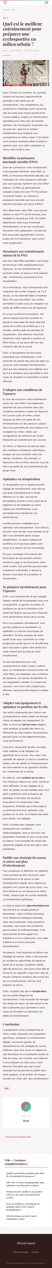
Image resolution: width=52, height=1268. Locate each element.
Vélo (13, 10)
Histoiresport (26, 1243)
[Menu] (46, 2)
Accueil (6, 10)
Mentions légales (20, 1252)
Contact (35, 1252)
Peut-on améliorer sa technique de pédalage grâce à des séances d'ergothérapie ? (23, 1206)
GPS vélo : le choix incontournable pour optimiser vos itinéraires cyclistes (25, 1184)
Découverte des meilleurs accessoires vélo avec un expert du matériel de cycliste (24, 1194)
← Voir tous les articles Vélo (17, 1137)
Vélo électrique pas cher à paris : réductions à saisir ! (22, 1217)
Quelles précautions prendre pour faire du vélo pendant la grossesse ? (25, 1174)
